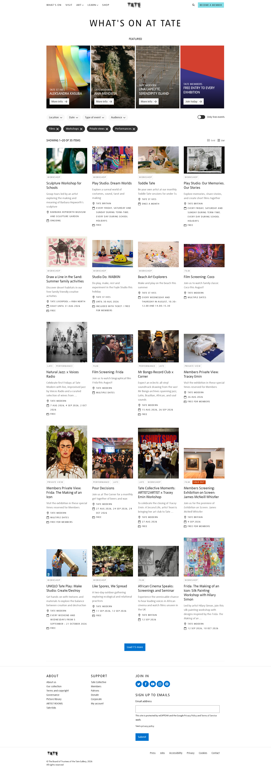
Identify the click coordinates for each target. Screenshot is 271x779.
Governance (52, 695)
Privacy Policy (190, 715)
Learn (92, 5)
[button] (192, 5)
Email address (144, 701)
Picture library (53, 699)
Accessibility (175, 753)
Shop (105, 5)
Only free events (216, 117)
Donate (95, 695)
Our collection (53, 686)
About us (51, 682)
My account (97, 703)
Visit (69, 5)
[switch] (202, 117)
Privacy (190, 753)
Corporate (96, 699)
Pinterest (167, 684)
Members (96, 686)
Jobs (162, 753)
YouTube (153, 684)
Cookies (203, 753)
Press (153, 753)
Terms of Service (209, 715)
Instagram (160, 684)
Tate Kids (51, 707)
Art (79, 5)
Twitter (139, 684)
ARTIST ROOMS (54, 703)
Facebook (146, 684)
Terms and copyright (57, 690)
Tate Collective (98, 682)
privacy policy (147, 726)
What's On (53, 5)
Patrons (95, 690)
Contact (216, 753)
